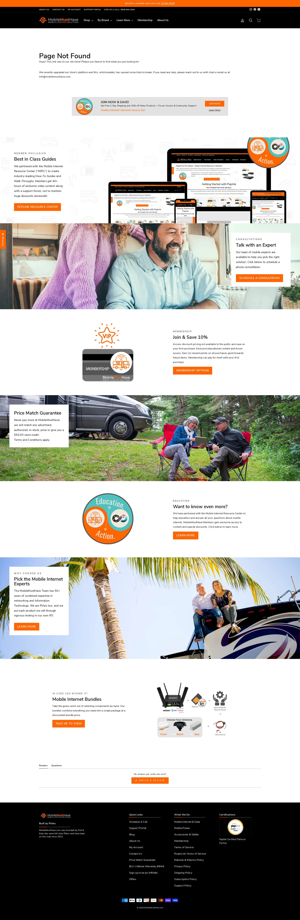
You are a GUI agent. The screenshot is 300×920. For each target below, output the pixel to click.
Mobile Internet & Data (187, 822)
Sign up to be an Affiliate (143, 873)
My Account (74, 9)
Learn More (124, 20)
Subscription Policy (185, 879)
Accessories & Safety (186, 834)
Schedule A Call (138, 822)
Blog (132, 834)
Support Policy (182, 885)
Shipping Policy (183, 873)
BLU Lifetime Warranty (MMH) (146, 866)
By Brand (104, 20)
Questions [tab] (56, 766)
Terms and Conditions (28, 440)
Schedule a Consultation (259, 278)
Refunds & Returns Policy (189, 860)
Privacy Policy (182, 866)
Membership (145, 20)
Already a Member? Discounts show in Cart (123, 109)
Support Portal (92, 9)
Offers (132, 879)
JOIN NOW (214, 103)
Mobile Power (182, 828)
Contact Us (58, 9)
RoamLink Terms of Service (190, 853)
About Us (44, 9)
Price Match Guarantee (142, 860)
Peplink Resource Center (37, 207)
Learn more (185, 535)
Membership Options (192, 370)
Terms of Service (184, 847)
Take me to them (69, 723)
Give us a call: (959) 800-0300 (119, 9)
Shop (87, 20)
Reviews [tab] (43, 766)
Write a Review (153, 781)
